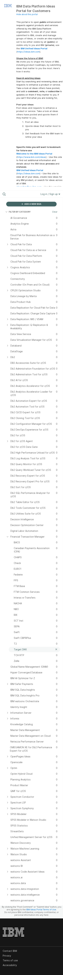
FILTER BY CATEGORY (20, 212)
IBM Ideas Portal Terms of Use (41, 909)
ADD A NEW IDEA (32, 204)
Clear (54, 212)
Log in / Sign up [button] (49, 194)
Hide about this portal (27, 14)
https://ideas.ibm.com (28, 51)
